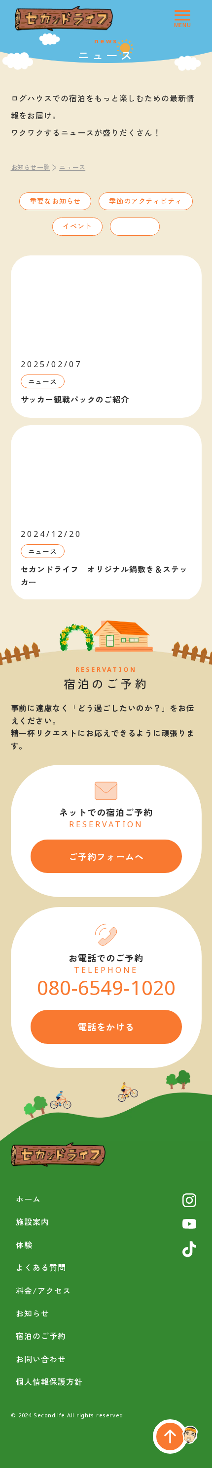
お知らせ (32, 1313)
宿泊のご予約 (41, 1335)
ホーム (28, 1198)
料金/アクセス (43, 1290)
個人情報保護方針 (49, 1381)
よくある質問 (41, 1267)
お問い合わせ (41, 1358)
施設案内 (32, 1221)
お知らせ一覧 (30, 167)
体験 (24, 1244)
